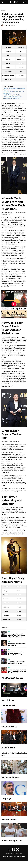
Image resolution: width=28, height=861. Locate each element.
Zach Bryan (21, 47)
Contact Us (12, 856)
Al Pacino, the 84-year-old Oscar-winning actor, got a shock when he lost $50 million (17, 635)
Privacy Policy (21, 856)
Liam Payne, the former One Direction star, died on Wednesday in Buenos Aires (16, 653)
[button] (2, 2)
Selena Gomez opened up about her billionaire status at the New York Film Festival (17, 671)
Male (21, 51)
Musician (4, 10)
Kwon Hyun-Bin (8, 705)
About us (5, 856)
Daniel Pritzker (8, 747)
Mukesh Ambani (8, 819)
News (9, 631)
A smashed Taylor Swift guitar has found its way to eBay (16, 662)
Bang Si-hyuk (7, 700)
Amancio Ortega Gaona (12, 840)
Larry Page (6, 798)
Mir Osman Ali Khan (10, 777)
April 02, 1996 (21, 59)
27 (21, 55)
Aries (21, 71)
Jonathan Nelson (9, 726)
